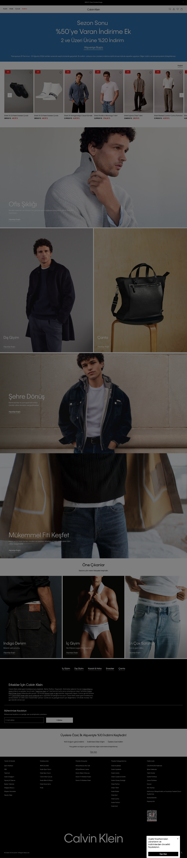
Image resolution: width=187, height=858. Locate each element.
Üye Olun (163, 854)
